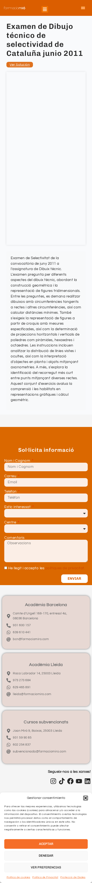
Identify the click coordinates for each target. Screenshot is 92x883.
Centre (10, 522)
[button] (85, 798)
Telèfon (11, 492)
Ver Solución (20, 64)
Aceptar (46, 844)
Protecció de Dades (72, 877)
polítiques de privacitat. (65, 568)
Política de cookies (18, 877)
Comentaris (14, 538)
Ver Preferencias (46, 867)
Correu (10, 476)
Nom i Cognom (17, 461)
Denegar (46, 856)
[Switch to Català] (83, 8)
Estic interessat (18, 507)
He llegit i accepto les (46, 568)
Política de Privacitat (45, 877)
